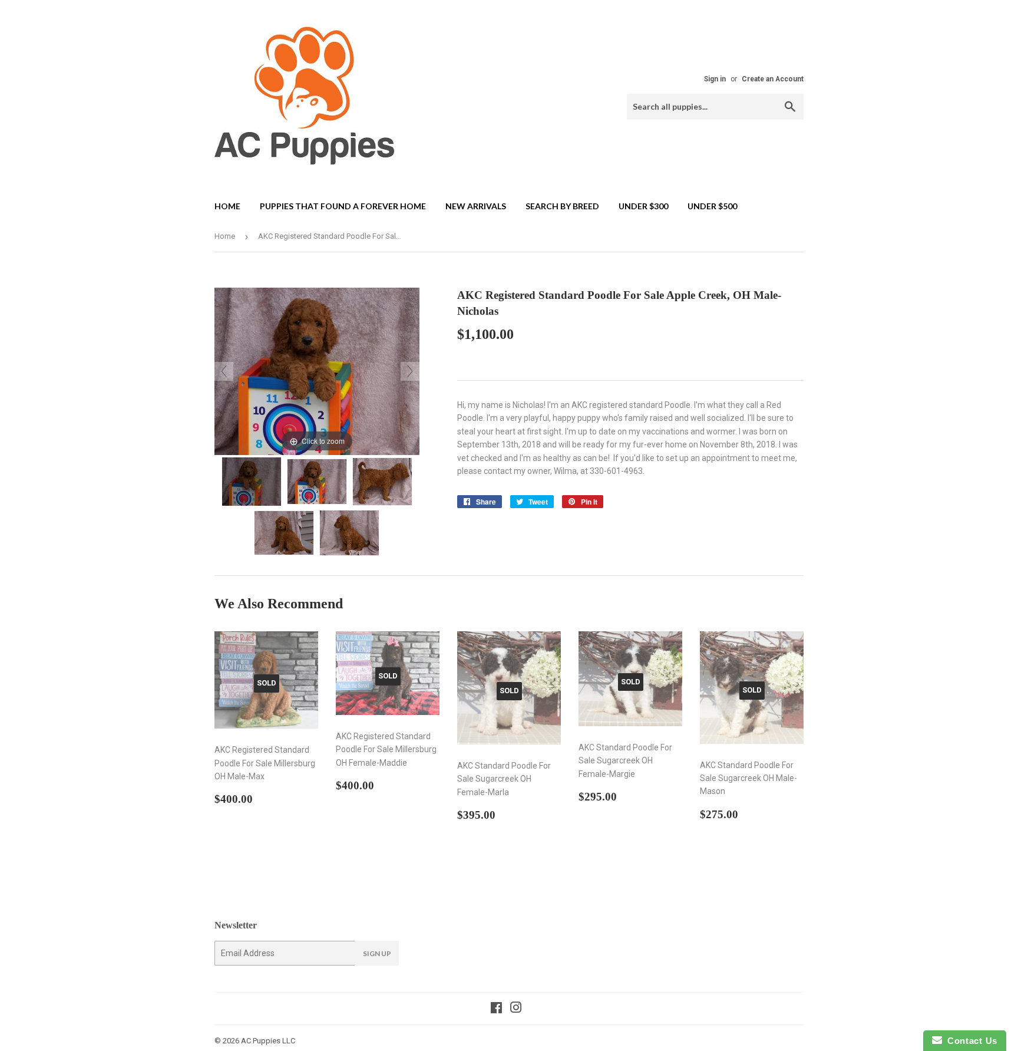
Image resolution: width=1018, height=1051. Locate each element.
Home (227, 206)
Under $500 (712, 206)
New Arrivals (475, 206)
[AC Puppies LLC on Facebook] (496, 1009)
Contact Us (969, 1041)
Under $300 (643, 206)
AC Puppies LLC (268, 1040)
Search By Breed (562, 206)
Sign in (715, 79)
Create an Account (773, 79)
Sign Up (377, 953)
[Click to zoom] (316, 370)
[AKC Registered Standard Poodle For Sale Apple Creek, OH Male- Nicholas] (251, 481)
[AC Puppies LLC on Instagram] (516, 1009)
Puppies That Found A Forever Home (343, 206)
